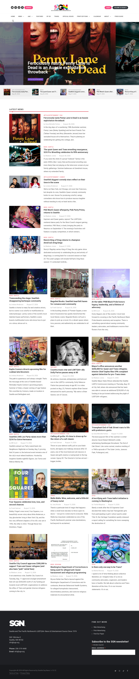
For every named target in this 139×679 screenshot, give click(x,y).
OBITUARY (53, 367)
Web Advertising (99, 627)
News (30, 79)
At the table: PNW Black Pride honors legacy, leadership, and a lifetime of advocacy (108, 304)
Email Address (99, 648)
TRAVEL (52, 495)
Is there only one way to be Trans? (107, 567)
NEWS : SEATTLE (48, 147)
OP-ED (93, 495)
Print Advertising (99, 630)
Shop (108, 7)
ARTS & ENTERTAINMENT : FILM (53, 115)
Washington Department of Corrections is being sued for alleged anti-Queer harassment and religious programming (69, 570)
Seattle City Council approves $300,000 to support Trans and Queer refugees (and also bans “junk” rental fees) (28, 566)
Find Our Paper (99, 634)
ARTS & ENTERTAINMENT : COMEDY (54, 177)
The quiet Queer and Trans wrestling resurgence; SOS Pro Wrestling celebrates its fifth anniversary (57, 65)
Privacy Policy (25, 673)
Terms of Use (13, 673)
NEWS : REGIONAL (55, 564)
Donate (28, 7)
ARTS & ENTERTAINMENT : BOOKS (19, 499)
